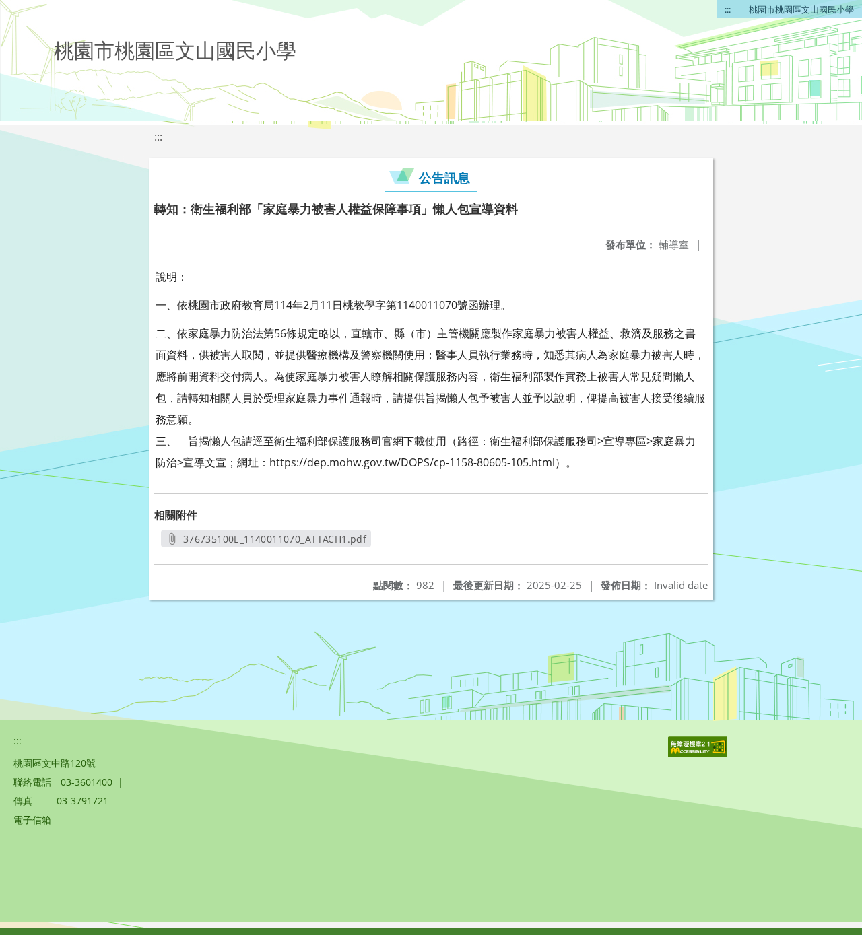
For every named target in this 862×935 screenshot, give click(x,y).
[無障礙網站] (699, 753)
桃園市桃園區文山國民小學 (801, 9)
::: (728, 9)
